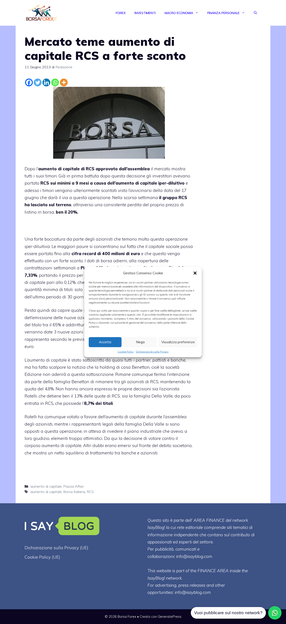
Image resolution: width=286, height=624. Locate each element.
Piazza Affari (73, 486)
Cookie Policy (126, 351)
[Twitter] (38, 82)
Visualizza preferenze (178, 342)
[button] (195, 273)
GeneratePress (169, 616)
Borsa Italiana (74, 491)
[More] (64, 82)
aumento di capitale (46, 486)
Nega (140, 342)
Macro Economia (179, 13)
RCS (90, 491)
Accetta (105, 342)
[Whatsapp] (55, 82)
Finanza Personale (223, 13)
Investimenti (145, 13)
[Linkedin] (46, 82)
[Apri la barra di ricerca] (255, 13)
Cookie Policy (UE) (42, 557)
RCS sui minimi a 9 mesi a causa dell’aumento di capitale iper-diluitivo (112, 183)
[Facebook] (29, 82)
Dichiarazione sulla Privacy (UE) (56, 547)
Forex (121, 13)
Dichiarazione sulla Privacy (152, 351)
